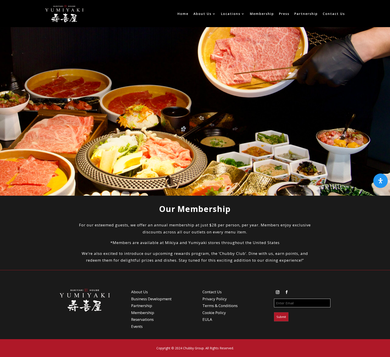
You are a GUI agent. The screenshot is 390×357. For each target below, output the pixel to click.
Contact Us (334, 14)
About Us (202, 14)
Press (284, 14)
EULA (207, 319)
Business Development (151, 298)
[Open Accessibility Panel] (380, 181)
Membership (262, 14)
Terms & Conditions (220, 305)
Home (182, 14)
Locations (230, 14)
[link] (64, 13)
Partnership (306, 14)
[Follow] (277, 292)
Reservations (142, 319)
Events (137, 326)
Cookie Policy (214, 312)
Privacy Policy (214, 298)
